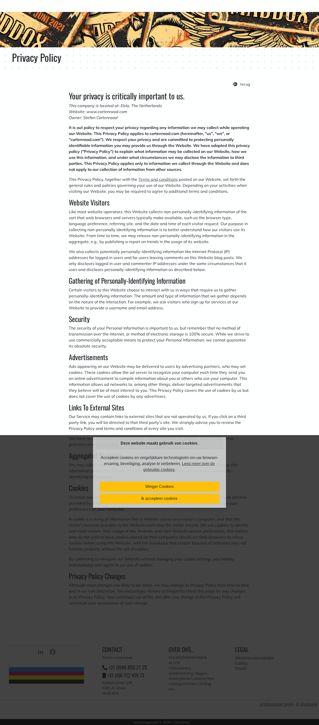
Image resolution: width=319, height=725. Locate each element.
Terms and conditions (158, 179)
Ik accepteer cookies (159, 498)
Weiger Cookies (159, 486)
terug (244, 84)
